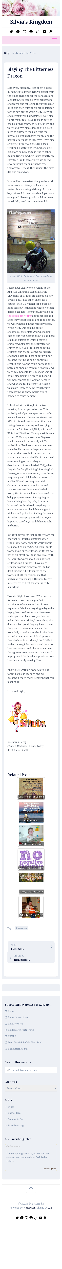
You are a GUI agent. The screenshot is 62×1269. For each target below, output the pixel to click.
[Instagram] (24, 31)
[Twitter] (11, 31)
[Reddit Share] (41, 756)
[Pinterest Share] (31, 756)
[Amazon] (51, 31)
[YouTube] (44, 31)
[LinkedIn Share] (12, 765)
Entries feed (14, 1112)
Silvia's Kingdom (31, 21)
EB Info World (15, 1023)
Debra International (18, 1017)
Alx (50, 1207)
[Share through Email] (31, 765)
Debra (11, 1011)
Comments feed (16, 1119)
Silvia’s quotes (13, 1145)
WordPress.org (16, 1125)
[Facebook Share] (12, 756)
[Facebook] (18, 31)
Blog (7, 53)
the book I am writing (19, 315)
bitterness (21, 928)
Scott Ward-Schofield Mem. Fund (25, 1042)
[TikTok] (37, 31)
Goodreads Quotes (49, 1169)
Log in (11, 1106)
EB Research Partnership (21, 1029)
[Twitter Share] (22, 756)
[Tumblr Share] (22, 765)
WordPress (29, 1207)
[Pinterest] (31, 31)
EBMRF (12, 1036)
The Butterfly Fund (17, 1048)
